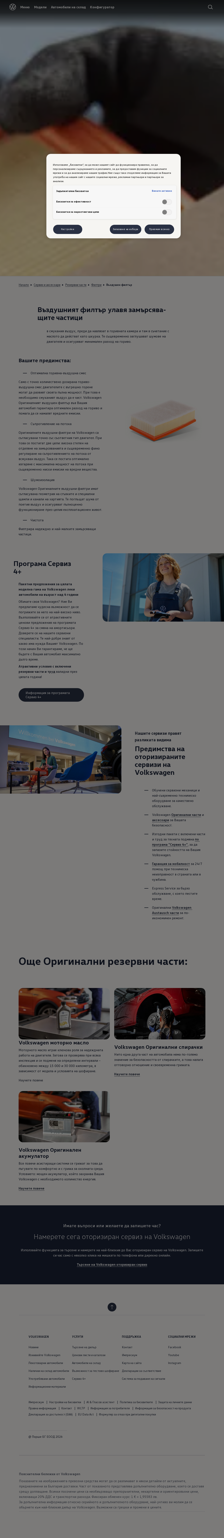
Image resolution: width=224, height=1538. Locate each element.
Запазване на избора (125, 229)
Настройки (67, 229)
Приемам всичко (159, 229)
